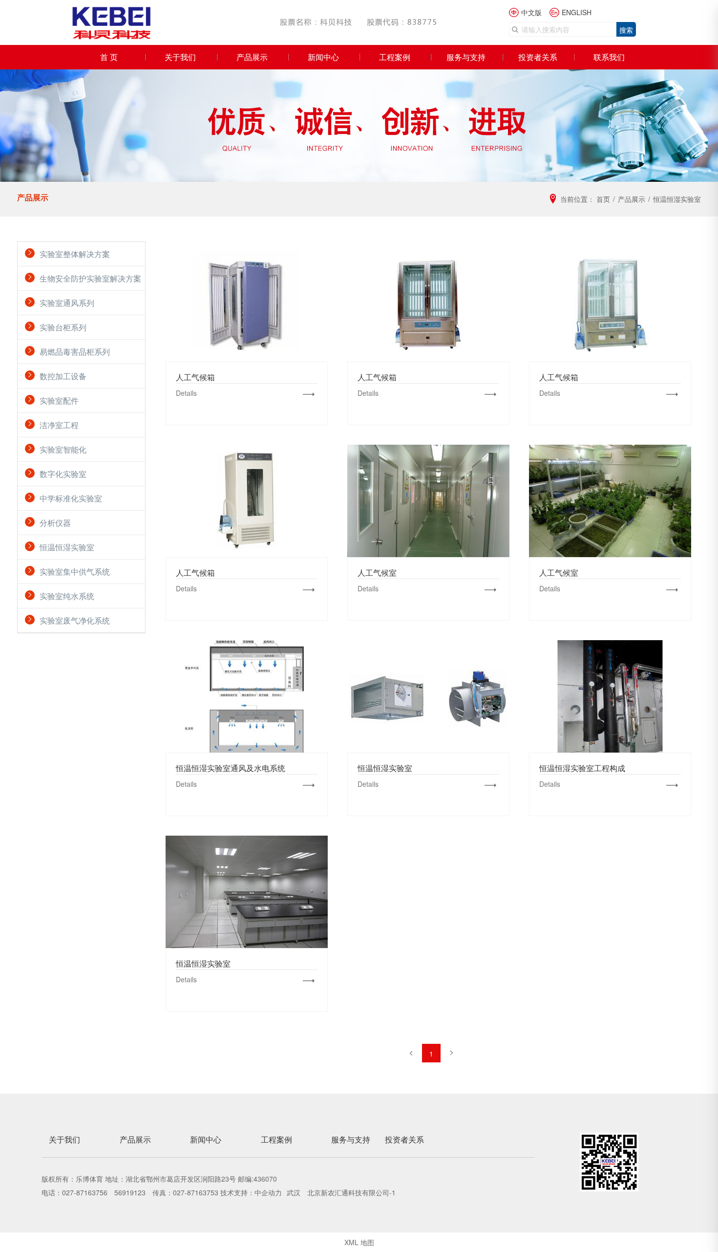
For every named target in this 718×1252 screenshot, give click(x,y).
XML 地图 (359, 1242)
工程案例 (394, 57)
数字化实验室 (63, 473)
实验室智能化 (63, 449)
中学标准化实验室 (71, 498)
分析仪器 (55, 522)
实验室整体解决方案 (75, 253)
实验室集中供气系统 (75, 571)
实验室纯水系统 (67, 596)
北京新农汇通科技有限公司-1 (351, 1192)
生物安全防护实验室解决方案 (90, 278)
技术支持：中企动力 (251, 1192)
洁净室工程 (59, 425)
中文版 (531, 12)
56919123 (130, 1192)
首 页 (109, 57)
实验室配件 (59, 400)
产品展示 (252, 57)
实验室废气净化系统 (75, 620)
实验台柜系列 (63, 327)
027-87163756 (84, 1192)
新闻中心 (323, 57)
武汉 (294, 1192)
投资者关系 (537, 57)
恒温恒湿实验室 (67, 547)
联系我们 (609, 57)
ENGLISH (576, 12)
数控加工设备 (63, 376)
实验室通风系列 (67, 302)
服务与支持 (466, 57)
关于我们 (180, 57)
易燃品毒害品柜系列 (75, 351)
